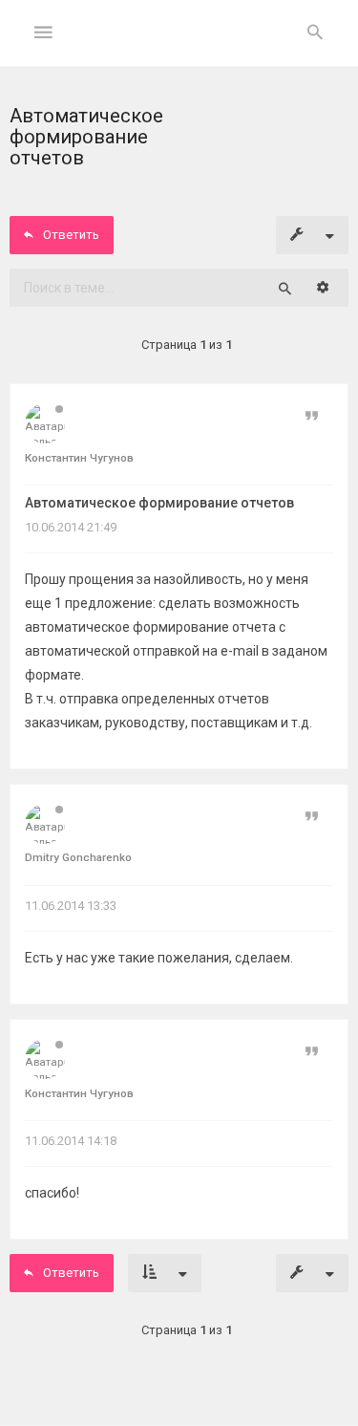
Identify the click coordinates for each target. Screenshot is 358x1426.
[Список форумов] (179, 48)
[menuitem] (315, 33)
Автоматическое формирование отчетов (159, 502)
